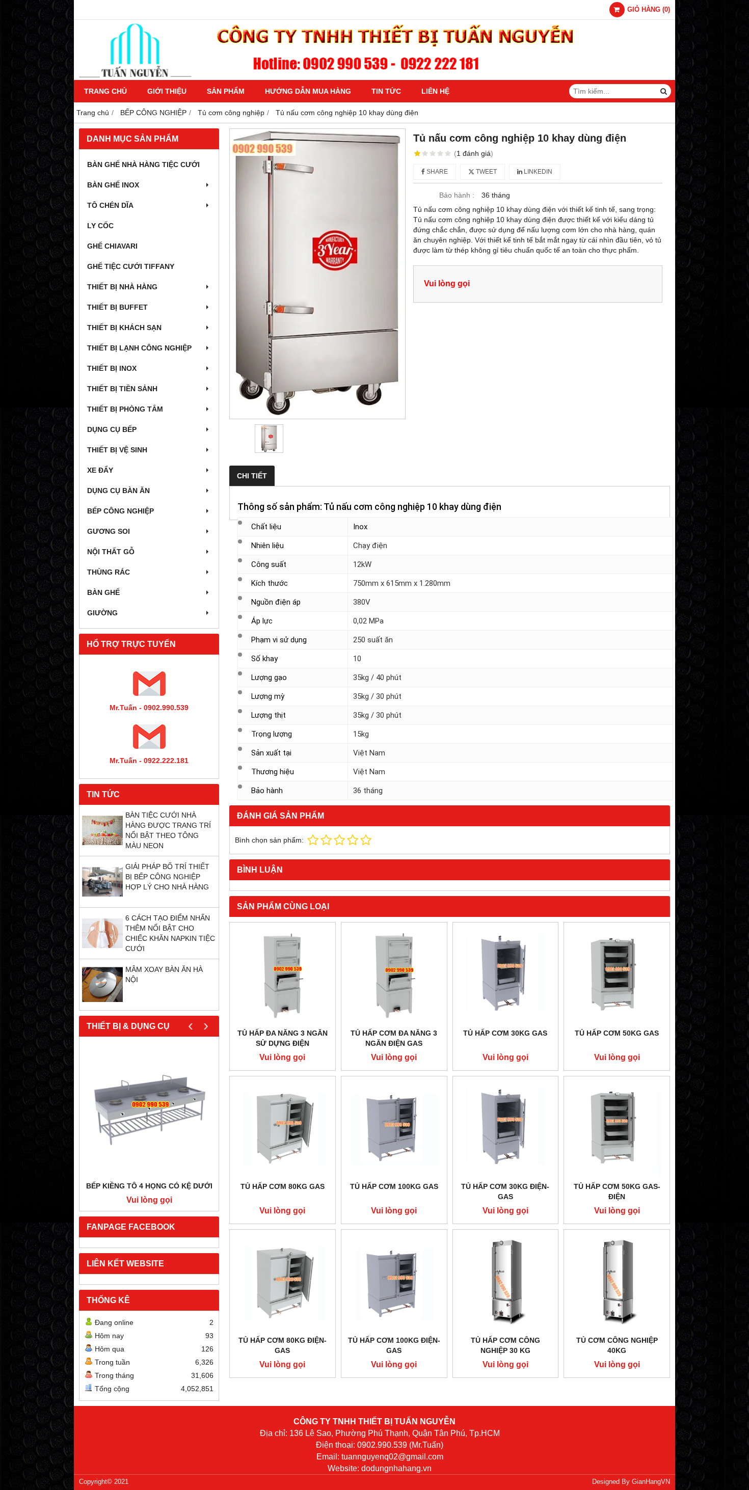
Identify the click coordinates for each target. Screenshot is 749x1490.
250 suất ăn (373, 639)
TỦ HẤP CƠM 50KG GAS (617, 1033)
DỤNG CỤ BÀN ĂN (118, 490)
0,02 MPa (368, 621)
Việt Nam (369, 752)
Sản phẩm (226, 91)
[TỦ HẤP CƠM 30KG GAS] (505, 975)
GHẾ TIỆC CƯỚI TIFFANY (130, 266)
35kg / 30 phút (377, 696)
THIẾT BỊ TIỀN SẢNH (122, 389)
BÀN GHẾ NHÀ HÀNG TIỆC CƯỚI (143, 164)
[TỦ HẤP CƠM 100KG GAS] (394, 1129)
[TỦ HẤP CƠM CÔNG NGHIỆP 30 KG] (505, 1282)
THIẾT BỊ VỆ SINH (117, 450)
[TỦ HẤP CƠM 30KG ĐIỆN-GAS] (505, 1129)
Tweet (485, 171)
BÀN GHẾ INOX (113, 185)
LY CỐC (100, 226)
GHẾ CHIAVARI (112, 246)
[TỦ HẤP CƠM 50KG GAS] (616, 975)
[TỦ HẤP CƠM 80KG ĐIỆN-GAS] (282, 1282)
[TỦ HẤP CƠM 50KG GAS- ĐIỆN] (616, 1129)
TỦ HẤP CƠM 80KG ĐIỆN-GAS (282, 1345)
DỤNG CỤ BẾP (112, 429)
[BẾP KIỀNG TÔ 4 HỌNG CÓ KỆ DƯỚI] (149, 1111)
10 (357, 658)
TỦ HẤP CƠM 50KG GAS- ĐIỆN (617, 1191)
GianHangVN (651, 1481)
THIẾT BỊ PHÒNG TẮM (125, 409)
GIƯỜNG (102, 613)
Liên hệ (435, 91)
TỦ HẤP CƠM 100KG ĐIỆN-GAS (394, 1345)
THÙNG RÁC (108, 572)
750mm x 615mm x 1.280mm (401, 583)
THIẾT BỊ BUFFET (117, 307)
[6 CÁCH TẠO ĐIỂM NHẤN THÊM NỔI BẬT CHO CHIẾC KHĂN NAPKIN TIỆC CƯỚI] (102, 951)
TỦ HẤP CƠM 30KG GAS (505, 1033)
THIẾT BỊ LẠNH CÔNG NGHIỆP (139, 348)
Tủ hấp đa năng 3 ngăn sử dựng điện (282, 1038)
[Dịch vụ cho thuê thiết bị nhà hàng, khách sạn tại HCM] (374, 77)
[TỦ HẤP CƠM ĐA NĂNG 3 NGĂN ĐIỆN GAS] (394, 975)
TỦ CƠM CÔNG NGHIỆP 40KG (617, 1345)
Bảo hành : (456, 195)
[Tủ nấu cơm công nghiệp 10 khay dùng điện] (317, 274)
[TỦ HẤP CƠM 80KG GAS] (282, 1129)
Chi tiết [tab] (252, 476)
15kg (361, 734)
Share (436, 171)
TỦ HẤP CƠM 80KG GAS (282, 1186)
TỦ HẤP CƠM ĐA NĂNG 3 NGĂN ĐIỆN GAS (394, 1038)
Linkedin (537, 171)
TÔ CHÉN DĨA (110, 205)
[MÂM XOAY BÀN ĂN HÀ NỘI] (102, 1002)
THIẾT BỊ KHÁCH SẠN (124, 327)
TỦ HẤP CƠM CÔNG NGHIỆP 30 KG (505, 1345)
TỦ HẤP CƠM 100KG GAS (394, 1186)
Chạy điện (370, 545)
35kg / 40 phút (377, 677)
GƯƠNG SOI (108, 531)
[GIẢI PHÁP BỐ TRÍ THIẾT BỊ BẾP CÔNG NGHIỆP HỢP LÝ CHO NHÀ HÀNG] (102, 900)
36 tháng (368, 790)
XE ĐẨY (100, 470)
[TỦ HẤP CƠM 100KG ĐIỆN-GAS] (394, 1282)
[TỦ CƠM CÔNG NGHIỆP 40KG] (616, 1282)
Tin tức (386, 91)
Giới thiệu (166, 91)
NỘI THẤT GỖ (111, 552)
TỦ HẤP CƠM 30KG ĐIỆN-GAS (505, 1191)
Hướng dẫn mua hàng (308, 91)
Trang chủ (105, 91)
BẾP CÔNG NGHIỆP (120, 511)
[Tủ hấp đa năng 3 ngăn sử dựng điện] (282, 975)
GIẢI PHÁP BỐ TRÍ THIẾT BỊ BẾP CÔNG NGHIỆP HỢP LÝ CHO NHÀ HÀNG (167, 876)
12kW (362, 564)
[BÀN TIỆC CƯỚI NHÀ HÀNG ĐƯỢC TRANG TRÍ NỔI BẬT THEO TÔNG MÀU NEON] (102, 848)
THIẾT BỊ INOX (112, 368)
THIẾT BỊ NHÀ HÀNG (122, 287)
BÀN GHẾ (103, 592)
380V (361, 602)
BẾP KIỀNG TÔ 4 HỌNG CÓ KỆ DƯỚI (149, 1186)
